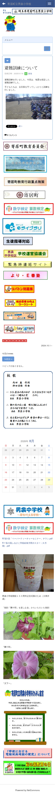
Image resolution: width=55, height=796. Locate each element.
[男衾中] (28, 511)
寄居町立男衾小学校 (19, 4)
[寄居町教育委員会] (25, 146)
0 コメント (12, 134)
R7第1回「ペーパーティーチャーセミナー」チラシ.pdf (27, 538)
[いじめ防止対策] (18, 241)
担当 (30, 73)
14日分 (7, 359)
